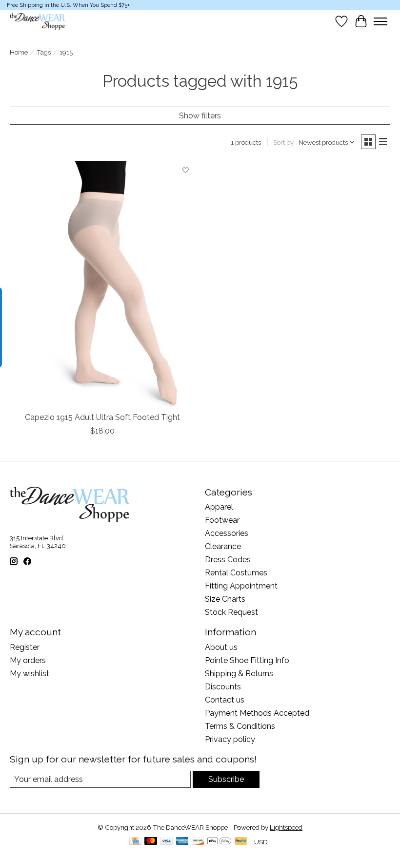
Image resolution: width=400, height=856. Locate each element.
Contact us (224, 699)
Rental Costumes (236, 572)
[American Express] (182, 841)
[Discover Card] (198, 841)
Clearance (223, 546)
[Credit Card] (135, 841)
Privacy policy (230, 739)
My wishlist (29, 673)
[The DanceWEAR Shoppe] (37, 21)
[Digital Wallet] (219, 841)
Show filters (200, 115)
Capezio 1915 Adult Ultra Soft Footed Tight (102, 417)
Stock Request (231, 612)
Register (25, 647)
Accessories (226, 533)
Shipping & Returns (239, 673)
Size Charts (225, 599)
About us (221, 647)
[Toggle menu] (380, 21)
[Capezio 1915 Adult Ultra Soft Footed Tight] (102, 284)
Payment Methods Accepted (257, 713)
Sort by (283, 142)
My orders (28, 660)
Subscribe (226, 779)
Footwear (222, 520)
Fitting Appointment (241, 585)
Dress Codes (228, 559)
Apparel (219, 507)
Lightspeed (286, 827)
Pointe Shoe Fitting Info (247, 660)
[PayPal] (241, 841)
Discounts (223, 686)
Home (19, 52)
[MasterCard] (150, 841)
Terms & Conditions (240, 726)
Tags (44, 52)
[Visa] (166, 841)
